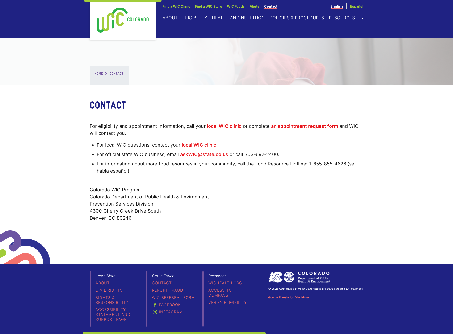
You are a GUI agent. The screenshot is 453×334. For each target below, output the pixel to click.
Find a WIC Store (208, 6)
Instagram (171, 311)
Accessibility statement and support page (113, 314)
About (170, 17)
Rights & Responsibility (112, 300)
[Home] (123, 20)
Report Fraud (167, 290)
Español (356, 6)
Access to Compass (220, 292)
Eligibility (195, 17)
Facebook (170, 304)
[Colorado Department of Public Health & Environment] (299, 277)
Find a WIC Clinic (176, 6)
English (337, 6)
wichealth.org (225, 282)
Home (98, 73)
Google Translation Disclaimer (288, 297)
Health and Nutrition (238, 17)
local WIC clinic (224, 126)
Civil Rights (109, 290)
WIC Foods (236, 6)
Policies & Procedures (297, 17)
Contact (270, 6)
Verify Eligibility (227, 302)
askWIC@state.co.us (204, 154)
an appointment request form (304, 126)
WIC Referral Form (173, 297)
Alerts (254, 6)
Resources (342, 17)
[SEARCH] (361, 17)
